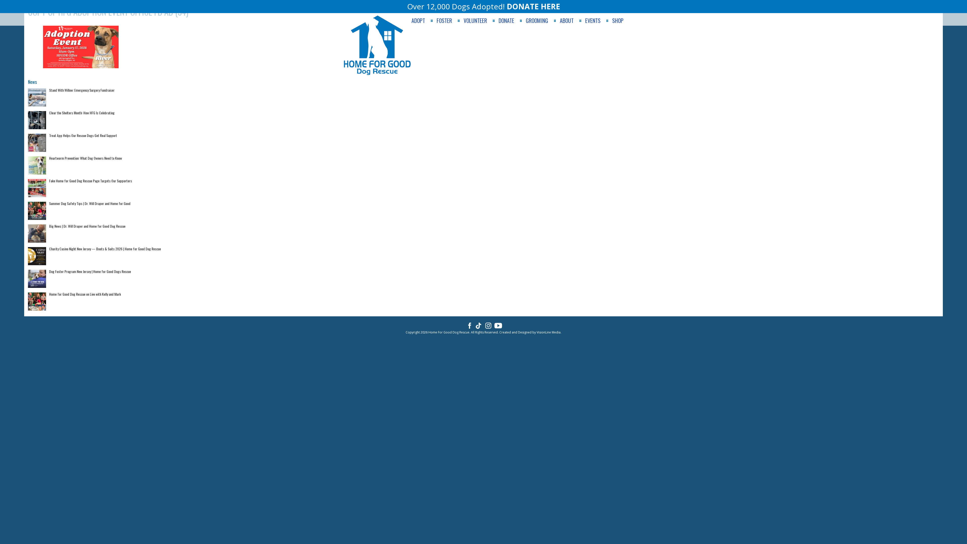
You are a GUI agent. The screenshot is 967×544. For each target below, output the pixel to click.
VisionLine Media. (549, 332)
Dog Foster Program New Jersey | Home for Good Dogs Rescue (90, 271)
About (567, 20)
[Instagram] (488, 325)
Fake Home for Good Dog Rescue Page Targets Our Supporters (90, 180)
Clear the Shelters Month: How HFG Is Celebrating (82, 112)
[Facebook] (468, 325)
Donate (506, 20)
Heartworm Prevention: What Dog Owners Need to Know (85, 158)
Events (593, 20)
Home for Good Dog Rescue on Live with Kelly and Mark (85, 294)
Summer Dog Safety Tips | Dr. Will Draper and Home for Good (89, 203)
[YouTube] (498, 325)
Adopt (418, 20)
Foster (444, 20)
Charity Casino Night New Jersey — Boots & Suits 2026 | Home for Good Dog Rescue (105, 248)
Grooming (537, 20)
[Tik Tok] (478, 325)
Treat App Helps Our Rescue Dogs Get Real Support (83, 135)
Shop (618, 20)
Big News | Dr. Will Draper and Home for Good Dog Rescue (87, 226)
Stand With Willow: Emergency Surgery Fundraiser (82, 90)
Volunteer (475, 20)
